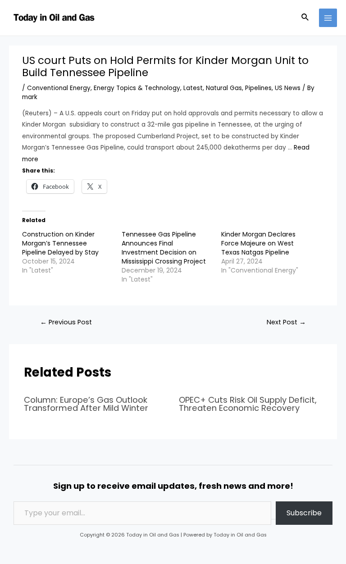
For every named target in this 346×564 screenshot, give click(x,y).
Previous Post (66, 322)
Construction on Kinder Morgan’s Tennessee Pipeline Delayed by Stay (60, 243)
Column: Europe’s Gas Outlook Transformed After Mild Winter (86, 404)
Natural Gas (224, 88)
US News (287, 88)
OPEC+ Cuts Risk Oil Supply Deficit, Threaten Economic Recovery (248, 404)
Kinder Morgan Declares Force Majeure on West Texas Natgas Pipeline (258, 243)
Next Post (286, 322)
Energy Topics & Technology (137, 88)
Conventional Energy (59, 88)
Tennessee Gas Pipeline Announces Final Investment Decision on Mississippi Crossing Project (164, 248)
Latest (193, 88)
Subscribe (304, 513)
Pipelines (258, 88)
